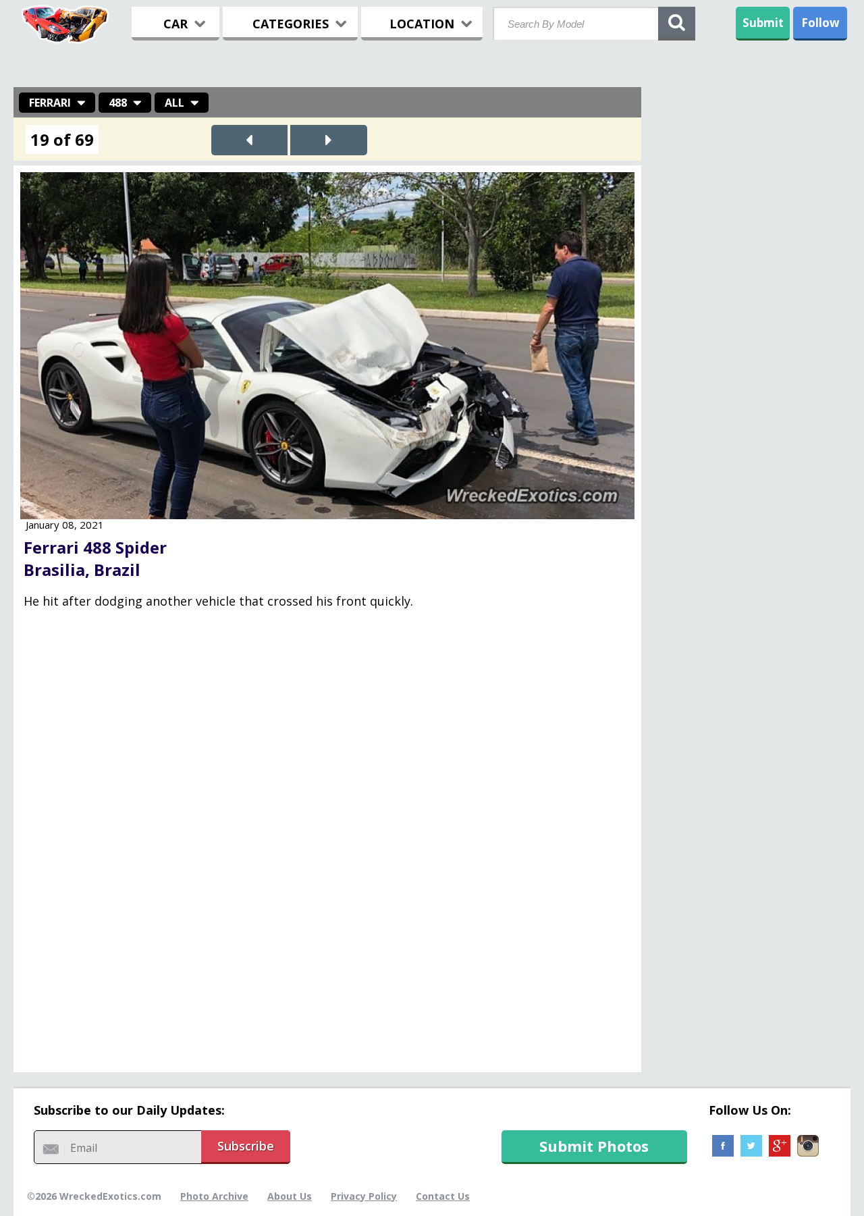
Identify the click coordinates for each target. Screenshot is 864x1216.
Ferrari (50, 102)
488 (118, 102)
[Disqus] (327, 850)
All (174, 102)
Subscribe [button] (245, 1146)
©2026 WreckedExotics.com (94, 1196)
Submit (763, 22)
